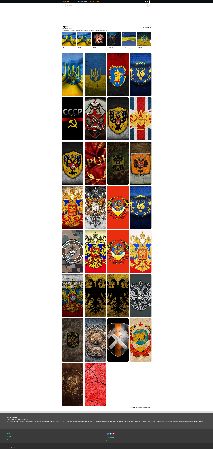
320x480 (34, 430)
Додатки (8, 439)
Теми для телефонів (10, 437)
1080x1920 (8, 430)
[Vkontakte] (107, 434)
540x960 (53, 430)
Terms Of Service (22, 447)
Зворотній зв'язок (109, 438)
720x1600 (27, 430)
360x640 (46, 430)
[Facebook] (110, 434)
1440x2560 (42, 430)
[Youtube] (113, 434)
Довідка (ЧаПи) (108, 440)
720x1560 (38, 430)
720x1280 (20, 430)
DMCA (26, 447)
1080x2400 (12, 430)
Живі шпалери (9, 436)
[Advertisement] (106, 15)
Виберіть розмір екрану (110, 437)
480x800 (31, 430)
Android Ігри (8, 432)
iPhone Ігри (8, 433)
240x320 (24, 430)
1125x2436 (50, 430)
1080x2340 (16, 430)
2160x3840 (57, 430)
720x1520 (61, 430)
